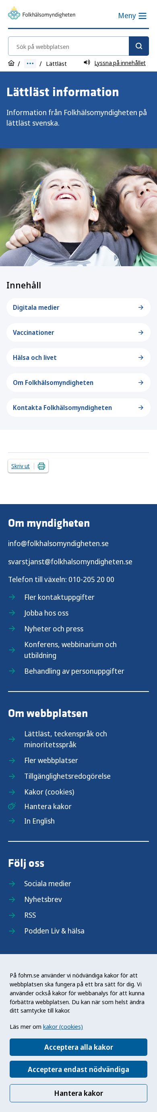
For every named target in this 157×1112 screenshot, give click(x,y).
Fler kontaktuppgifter (59, 597)
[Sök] (139, 46)
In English (39, 821)
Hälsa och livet (35, 357)
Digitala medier (36, 307)
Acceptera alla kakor (78, 1047)
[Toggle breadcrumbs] (30, 63)
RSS (30, 915)
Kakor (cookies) (49, 792)
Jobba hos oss (46, 613)
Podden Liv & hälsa (54, 930)
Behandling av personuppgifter (74, 671)
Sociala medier (47, 883)
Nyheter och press (53, 628)
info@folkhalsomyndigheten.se (58, 543)
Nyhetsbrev (43, 899)
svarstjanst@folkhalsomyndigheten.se (70, 561)
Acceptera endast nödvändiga (78, 1069)
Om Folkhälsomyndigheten (53, 382)
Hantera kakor (78, 1093)
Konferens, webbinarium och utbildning (70, 649)
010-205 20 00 (91, 579)
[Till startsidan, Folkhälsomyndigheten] (41, 14)
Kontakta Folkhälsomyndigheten (62, 407)
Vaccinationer (33, 332)
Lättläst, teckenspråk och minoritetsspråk (65, 739)
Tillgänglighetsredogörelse (67, 776)
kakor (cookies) (63, 1026)
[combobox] (78, 46)
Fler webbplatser (51, 760)
